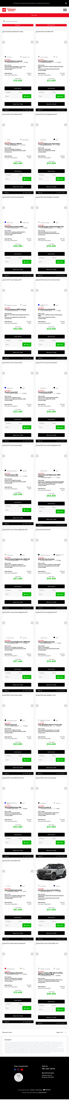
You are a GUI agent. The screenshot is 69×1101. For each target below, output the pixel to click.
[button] (32, 42)
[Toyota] (4, 10)
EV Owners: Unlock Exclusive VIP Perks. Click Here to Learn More (31, 3)
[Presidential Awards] (21, 1077)
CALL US (7, 110)
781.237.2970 (28, 110)
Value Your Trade (18, 104)
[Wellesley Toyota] (12, 9)
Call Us (35, 15)
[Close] (66, 3)
